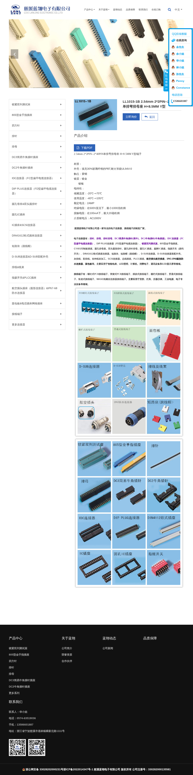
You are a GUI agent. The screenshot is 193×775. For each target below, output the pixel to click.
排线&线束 (18, 267)
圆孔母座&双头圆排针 (24, 203)
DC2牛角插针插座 (22, 167)
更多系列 (14, 692)
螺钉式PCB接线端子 (97, 274)
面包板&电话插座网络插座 (27, 303)
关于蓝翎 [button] (103, 9)
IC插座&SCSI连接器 (23, 224)
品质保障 (130, 9)
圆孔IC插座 (18, 214)
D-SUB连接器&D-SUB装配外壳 (30, 256)
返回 (152, 117)
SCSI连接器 (114, 259)
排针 (14, 136)
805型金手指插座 (22, 114)
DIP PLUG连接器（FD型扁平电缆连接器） (34, 191)
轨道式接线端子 (86, 279)
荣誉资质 (67, 654)
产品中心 (15, 638)
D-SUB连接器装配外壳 (169, 253)
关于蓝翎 (68, 638)
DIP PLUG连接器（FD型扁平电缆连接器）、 (119, 243)
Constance (183, 87)
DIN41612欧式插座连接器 (27, 235)
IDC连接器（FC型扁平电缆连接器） (33, 178)
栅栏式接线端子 (159, 274)
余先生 (180, 47)
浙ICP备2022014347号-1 (78, 769)
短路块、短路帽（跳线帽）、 (126, 253)
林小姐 (180, 67)
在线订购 (156, 9)
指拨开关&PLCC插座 (24, 277)
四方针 (16, 125)
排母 (14, 146)
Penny (180, 80)
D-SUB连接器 (148, 253)
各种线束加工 (99, 259)
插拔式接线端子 (141, 274)
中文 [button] (177, 9)
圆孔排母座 (100, 248)
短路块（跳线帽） (22, 246)
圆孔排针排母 (131, 248)
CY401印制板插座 (83, 248)
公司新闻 (108, 648)
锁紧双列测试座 (21, 104)
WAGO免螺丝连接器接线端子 (111, 279)
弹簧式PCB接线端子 (120, 274)
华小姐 (180, 60)
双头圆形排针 (115, 248)
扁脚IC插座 (159, 248)
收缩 (166, 80)
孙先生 (180, 74)
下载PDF (86, 147)
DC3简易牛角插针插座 (25, 157)
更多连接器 (18, 324)
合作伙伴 (67, 661)
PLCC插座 (138, 259)
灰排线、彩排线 (82, 259)
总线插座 (126, 259)
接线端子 (17, 313)
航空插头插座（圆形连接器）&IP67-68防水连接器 (34, 290)
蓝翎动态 (117, 9)
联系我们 (143, 9)
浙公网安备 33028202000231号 (44, 769)
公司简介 (67, 648)
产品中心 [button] (88, 9)
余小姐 (180, 53)
